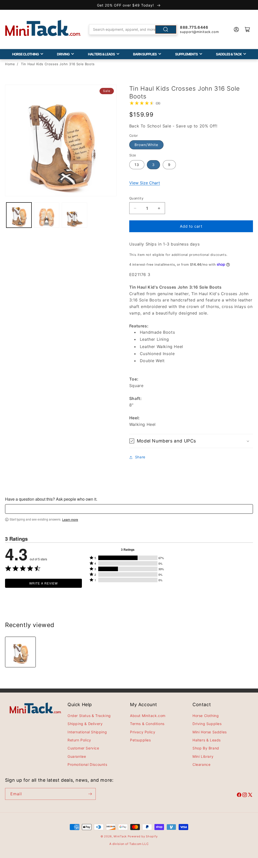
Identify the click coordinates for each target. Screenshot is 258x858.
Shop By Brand (205, 748)
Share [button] (140, 457)
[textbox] (129, 509)
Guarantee (77, 756)
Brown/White (146, 145)
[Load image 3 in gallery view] (74, 215)
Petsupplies (140, 740)
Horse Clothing (25, 54)
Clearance (201, 764)
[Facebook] (239, 795)
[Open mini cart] (247, 29)
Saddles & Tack (229, 54)
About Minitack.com (148, 715)
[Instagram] (244, 795)
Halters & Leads (101, 54)
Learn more (70, 520)
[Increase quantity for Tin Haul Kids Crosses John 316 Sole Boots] (159, 208)
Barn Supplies (145, 54)
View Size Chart (144, 182)
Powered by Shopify (143, 836)
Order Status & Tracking (89, 715)
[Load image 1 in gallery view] (18, 215)
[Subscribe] (89, 794)
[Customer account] (236, 29)
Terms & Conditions (147, 724)
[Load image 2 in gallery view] (46, 215)
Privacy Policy (142, 732)
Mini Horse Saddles (209, 732)
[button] (191, 441)
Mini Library (202, 756)
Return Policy (79, 740)
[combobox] (133, 29)
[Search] (165, 29)
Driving (63, 54)
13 (137, 164)
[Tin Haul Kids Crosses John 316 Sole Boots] (20, 652)
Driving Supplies (207, 724)
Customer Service (83, 748)
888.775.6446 (194, 27)
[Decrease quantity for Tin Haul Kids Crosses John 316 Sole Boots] (135, 208)
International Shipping (87, 732)
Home (10, 64)
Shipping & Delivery (85, 724)
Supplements (186, 54)
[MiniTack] (43, 28)
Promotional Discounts (87, 764)
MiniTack (120, 836)
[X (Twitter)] (250, 795)
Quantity (136, 198)
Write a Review (43, 583)
